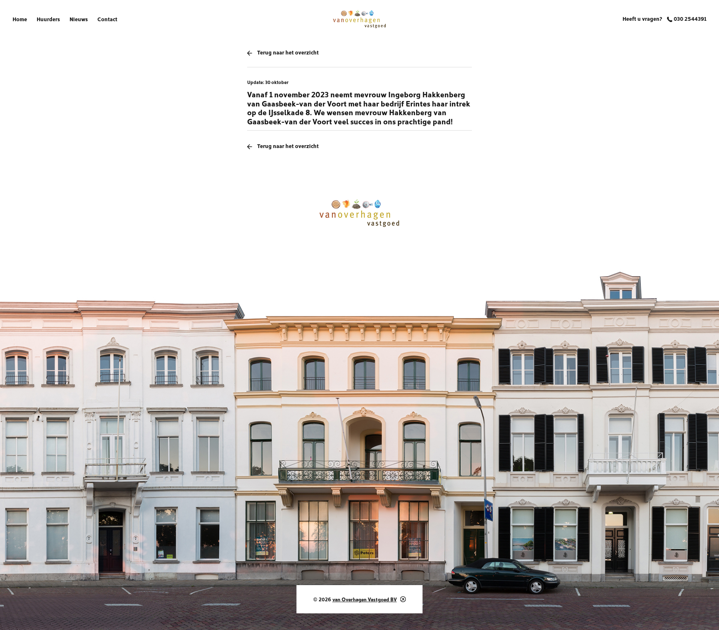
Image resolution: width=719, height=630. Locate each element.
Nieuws (78, 18)
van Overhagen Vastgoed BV (364, 599)
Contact (107, 18)
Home (19, 18)
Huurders (48, 18)
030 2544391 (689, 18)
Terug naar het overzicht (288, 52)
